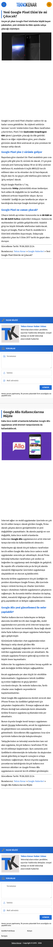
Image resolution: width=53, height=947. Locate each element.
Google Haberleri (36, 251)
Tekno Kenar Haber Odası (33, 326)
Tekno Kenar (20, 251)
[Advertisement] (26, 89)
